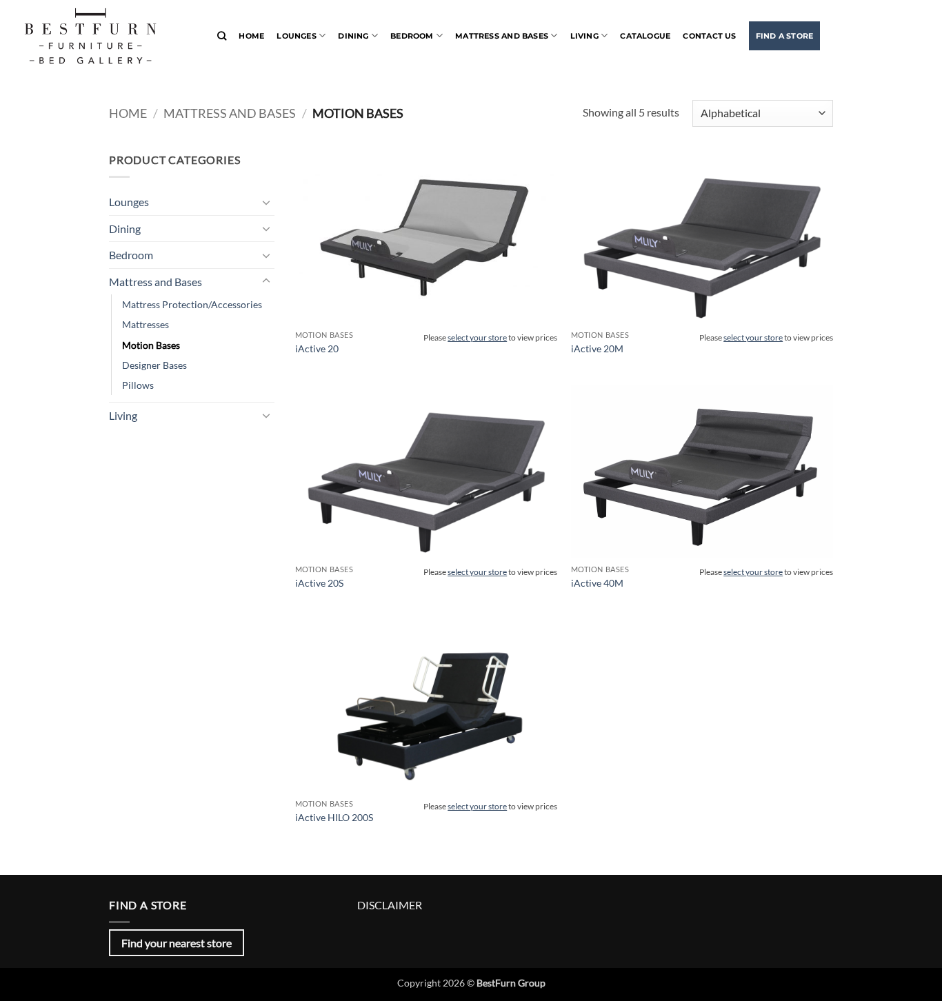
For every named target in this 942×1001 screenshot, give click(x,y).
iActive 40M (597, 583)
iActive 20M (597, 348)
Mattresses (145, 324)
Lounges (297, 36)
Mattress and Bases (501, 36)
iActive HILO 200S (334, 817)
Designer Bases (154, 365)
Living (584, 36)
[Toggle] (266, 202)
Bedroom (412, 36)
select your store (477, 337)
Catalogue (645, 36)
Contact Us (709, 36)
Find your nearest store (176, 942)
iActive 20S (319, 583)
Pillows (138, 385)
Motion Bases (151, 345)
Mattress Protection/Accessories (192, 304)
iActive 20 (317, 348)
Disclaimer (389, 904)
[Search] (221, 35)
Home (251, 36)
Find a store (785, 36)
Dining (353, 36)
